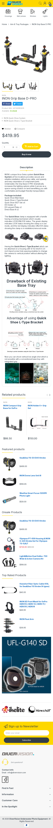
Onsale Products (12, 512)
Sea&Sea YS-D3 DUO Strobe (33, 458)
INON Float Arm (27, 619)
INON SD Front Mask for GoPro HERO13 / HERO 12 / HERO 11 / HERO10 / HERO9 (33, 604)
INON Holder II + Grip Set (37, 406)
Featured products (13, 449)
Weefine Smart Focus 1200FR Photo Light (33, 494)
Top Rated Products (14, 575)
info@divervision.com (17, 772)
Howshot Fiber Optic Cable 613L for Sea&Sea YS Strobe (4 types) (34, 585)
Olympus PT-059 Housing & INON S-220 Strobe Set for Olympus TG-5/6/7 (35, 541)
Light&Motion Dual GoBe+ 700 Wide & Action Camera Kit (33, 557)
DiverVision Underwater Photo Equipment (28, 819)
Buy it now (26, 154)
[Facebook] (5, 779)
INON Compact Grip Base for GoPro (12, 406)
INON (4, 95)
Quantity (5, 143)
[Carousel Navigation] (48, 395)
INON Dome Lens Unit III (30, 475)
